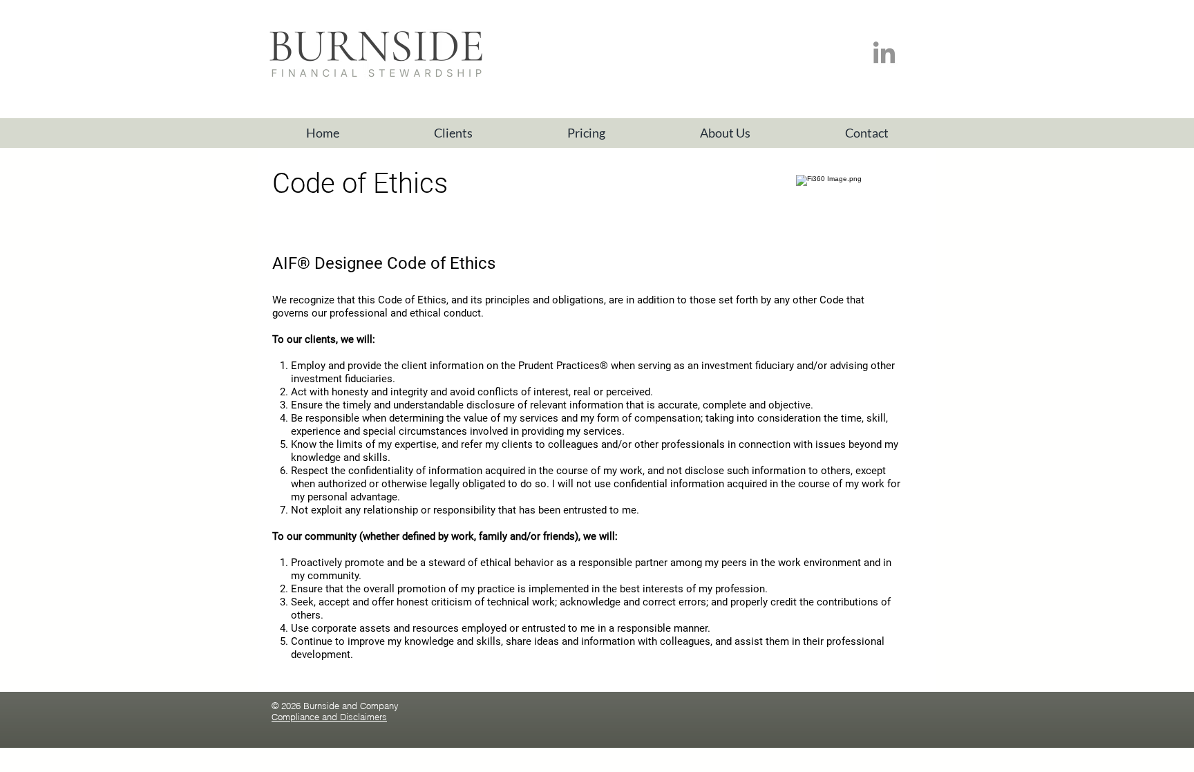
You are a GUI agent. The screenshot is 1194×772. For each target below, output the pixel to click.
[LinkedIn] (884, 54)
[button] (453, 133)
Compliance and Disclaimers (329, 716)
